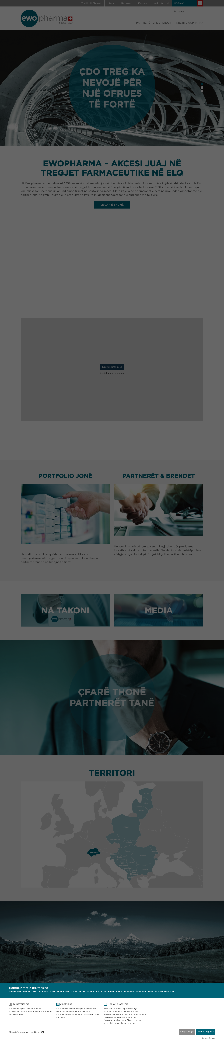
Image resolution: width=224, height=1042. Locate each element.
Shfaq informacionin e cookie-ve (24, 1032)
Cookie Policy (208, 1038)
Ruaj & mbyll (187, 1031)
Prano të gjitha (206, 1031)
